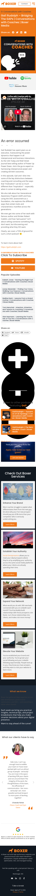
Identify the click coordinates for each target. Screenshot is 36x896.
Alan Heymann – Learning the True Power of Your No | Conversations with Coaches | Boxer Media (17, 319)
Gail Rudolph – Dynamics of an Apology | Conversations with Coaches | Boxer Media (22, 414)
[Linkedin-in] (16, 878)
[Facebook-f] (24, 878)
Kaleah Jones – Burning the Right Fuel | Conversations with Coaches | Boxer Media (17, 282)
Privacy (15, 892)
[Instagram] (20, 878)
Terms (21, 892)
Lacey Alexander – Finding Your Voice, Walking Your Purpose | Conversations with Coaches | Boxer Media (18, 291)
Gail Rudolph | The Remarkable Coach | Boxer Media (22, 429)
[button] (13, 32)
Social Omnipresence (11, 555)
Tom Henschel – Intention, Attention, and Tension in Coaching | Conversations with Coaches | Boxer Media (17, 309)
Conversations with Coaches (17, 11)
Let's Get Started (18, 458)
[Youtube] (12, 878)
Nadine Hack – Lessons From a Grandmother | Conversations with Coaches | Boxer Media (18, 300)
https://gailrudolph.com (11, 247)
